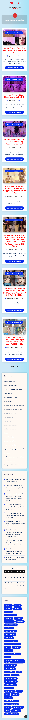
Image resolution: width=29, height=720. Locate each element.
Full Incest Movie (9, 393)
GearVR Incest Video (10, 397)
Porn (19, 691)
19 (11, 583)
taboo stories (18, 707)
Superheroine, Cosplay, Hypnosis (14, 449)
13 (14, 580)
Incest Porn (7, 421)
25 (8, 585)
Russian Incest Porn (10, 441)
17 (5, 583)
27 (14, 585)
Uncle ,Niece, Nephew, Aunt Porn (14, 457)
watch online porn (11, 713)
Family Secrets (10, 634)
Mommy (15, 675)
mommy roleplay (11, 678)
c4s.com (8, 612)
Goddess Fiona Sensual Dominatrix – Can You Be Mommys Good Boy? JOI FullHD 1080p (14, 292)
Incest (7, 657)
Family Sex (9, 637)
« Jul (5, 591)
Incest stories (10, 668)
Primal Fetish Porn (9, 437)
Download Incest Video (14, 67)
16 (23, 580)
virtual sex (16, 710)
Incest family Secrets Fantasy (12, 661)
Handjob (16, 647)
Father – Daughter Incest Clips (13, 389)
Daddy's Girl (9, 621)
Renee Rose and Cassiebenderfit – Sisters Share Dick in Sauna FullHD (14, 551)
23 (23, 583)
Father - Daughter (11, 641)
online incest (10, 691)
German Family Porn (10, 401)
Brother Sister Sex (9, 381)
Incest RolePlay (10, 665)
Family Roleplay (10, 631)
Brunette (17, 608)
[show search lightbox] (26, 5)
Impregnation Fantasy (12, 653)
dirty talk (20, 621)
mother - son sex (11, 681)
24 (5, 585)
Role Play (8, 697)
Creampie (8, 618)
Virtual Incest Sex (9, 461)
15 (20, 580)
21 (17, 583)
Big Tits (17, 605)
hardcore (8, 650)
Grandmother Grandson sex (13, 409)
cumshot (18, 618)
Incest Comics (8, 417)
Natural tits (9, 688)
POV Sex (15, 694)
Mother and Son (10, 684)
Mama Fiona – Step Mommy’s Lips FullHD (14, 96)
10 (5, 580)
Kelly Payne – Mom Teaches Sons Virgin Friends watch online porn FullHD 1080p (14, 340)
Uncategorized (8, 453)
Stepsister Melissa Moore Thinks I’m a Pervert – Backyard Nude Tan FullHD (14, 543)
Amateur (8, 605)
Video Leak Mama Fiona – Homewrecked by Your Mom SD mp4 (14, 142)
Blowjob (8, 608)
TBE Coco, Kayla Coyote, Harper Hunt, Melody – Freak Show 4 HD (15, 515)
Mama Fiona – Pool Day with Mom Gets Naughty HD (14, 50)
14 (17, 580)
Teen (7, 710)
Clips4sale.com (10, 615)
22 (20, 583)
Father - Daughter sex (12, 644)
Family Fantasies (11, 624)
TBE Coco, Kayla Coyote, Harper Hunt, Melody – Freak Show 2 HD (15, 507)
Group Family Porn (10, 413)
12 (11, 580)
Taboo (8, 707)
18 (8, 583)
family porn (9, 628)
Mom (7, 675)
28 (17, 585)
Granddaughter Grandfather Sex (14, 405)
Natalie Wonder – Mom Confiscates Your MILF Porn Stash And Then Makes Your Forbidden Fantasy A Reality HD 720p (14, 240)
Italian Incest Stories (10, 425)
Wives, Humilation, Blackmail (12, 465)
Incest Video (9, 672)
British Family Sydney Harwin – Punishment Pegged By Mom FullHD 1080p (14, 189)
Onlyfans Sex (8, 433)
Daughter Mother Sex (10, 385)
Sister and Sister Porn (10, 445)
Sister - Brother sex (11, 701)
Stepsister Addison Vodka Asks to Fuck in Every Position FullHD (15, 488)
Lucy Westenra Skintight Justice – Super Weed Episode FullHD (15, 524)
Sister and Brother (11, 704)
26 (11, 585)
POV (7, 694)
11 (8, 580)
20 (14, 583)
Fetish (7, 647)
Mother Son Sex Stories (14, 33)
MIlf (19, 672)
